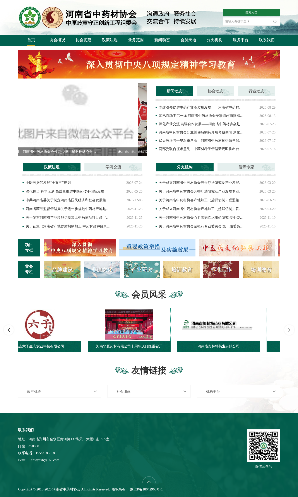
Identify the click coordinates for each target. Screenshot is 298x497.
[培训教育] (142, 269)
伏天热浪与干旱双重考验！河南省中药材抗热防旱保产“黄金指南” (202, 140)
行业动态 (256, 91)
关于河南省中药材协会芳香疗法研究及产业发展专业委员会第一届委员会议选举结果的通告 (202, 191)
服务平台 (240, 40)
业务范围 (136, 40)
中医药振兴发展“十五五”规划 (48, 182)
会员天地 (188, 40)
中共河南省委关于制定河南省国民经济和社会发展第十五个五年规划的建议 (69, 200)
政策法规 (110, 40)
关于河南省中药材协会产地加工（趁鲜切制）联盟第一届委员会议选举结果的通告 (202, 200)
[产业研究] (102, 269)
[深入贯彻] (242, 247)
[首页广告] (149, 64)
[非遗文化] (62, 269)
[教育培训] (221, 269)
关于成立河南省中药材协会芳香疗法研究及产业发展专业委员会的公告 (202, 182)
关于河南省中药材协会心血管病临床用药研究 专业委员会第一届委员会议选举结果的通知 (202, 217)
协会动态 (215, 91)
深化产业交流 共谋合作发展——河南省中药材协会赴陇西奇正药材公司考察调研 (202, 124)
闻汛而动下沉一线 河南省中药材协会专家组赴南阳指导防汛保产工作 (202, 116)
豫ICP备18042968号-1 (146, 489)
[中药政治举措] (82, 247)
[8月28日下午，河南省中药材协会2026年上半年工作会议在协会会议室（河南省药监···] (82, 119)
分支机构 (214, 40)
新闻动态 (162, 40)
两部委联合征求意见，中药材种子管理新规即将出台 (199, 149)
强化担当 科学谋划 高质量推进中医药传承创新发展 (65, 191)
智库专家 (246, 167)
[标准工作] (181, 269)
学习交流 (113, 167)
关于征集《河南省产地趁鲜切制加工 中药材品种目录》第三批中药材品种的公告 (69, 226)
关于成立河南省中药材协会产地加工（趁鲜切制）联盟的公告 (202, 209)
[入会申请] (261, 269)
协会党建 (83, 40)
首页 (31, 40)
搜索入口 (251, 12)
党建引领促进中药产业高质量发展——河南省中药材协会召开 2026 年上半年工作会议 (202, 107)
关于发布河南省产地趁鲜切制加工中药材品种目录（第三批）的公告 (69, 217)
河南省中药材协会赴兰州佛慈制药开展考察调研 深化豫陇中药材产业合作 (202, 132)
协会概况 (57, 40)
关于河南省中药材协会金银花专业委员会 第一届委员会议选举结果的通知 (202, 226)
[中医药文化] (162, 247)
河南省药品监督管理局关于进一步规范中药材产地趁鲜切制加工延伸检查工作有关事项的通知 (69, 209)
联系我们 (267, 40)
